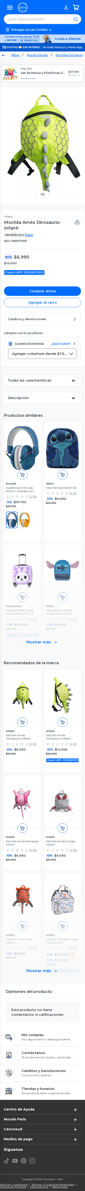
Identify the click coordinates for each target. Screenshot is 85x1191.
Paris (29, 235)
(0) (35, 496)
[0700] (24, 520)
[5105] (12, 520)
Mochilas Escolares (69, 55)
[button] (42, 30)
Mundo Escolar (37, 55)
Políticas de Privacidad (13, 1187)
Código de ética (39, 1187)
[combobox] (42, 354)
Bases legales (60, 1187)
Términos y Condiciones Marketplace (52, 1184)
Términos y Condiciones (13, 1184)
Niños (15, 55)
